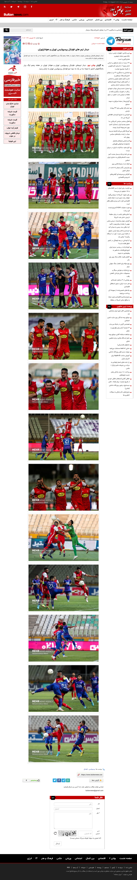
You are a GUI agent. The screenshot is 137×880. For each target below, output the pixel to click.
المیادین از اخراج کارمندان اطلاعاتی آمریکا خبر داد (119, 116)
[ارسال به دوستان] (26, 43)
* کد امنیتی (98, 832)
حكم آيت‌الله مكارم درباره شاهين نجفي (119, 339)
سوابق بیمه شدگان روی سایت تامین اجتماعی (118, 319)
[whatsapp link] (68, 780)
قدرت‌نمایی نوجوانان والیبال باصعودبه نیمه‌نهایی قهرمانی (121, 142)
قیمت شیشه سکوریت (12, 113)
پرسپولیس (92, 769)
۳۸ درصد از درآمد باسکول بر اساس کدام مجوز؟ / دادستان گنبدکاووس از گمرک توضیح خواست (119, 66)
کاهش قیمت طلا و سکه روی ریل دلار (119, 258)
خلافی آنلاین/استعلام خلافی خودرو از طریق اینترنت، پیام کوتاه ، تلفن (119, 380)
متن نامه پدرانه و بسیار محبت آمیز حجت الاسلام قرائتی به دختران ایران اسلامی (118, 157)
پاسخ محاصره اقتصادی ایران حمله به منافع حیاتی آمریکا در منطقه (119, 298)
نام (99, 804)
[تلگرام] (119, 41)
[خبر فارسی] (12, 81)
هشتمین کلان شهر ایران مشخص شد (119, 312)
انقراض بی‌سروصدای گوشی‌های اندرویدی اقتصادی (120, 176)
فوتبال (85, 769)
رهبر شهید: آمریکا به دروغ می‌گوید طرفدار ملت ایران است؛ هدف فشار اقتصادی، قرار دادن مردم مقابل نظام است (118, 199)
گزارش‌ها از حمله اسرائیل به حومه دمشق (119, 103)
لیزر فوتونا (12, 141)
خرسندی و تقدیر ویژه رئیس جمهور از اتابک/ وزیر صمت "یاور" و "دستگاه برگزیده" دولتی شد (118, 234)
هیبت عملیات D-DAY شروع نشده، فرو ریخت (119, 209)
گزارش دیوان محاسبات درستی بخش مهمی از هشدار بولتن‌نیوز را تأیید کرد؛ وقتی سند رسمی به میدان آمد (118, 224)
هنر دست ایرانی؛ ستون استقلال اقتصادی (120, 285)
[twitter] (11, 7)
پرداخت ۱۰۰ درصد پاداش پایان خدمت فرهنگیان (120, 373)
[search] (6, 30)
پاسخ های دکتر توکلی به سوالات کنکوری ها (120, 393)
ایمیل (98, 808)
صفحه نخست (126, 19)
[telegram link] (64, 780)
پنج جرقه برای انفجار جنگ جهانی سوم (119, 265)
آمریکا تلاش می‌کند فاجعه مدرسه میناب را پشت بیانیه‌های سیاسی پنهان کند (119, 134)
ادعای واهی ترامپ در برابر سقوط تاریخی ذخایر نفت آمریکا (119, 216)
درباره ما (26, 1)
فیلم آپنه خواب (12, 128)
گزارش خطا (95, 780)
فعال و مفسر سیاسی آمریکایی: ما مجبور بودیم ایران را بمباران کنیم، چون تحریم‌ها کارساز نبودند (119, 124)
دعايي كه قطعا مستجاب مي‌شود (120, 348)
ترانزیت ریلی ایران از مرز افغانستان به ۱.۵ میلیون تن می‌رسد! (119, 189)
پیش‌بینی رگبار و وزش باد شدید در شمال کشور (119, 169)
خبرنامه (14, 1)
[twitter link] (55, 780)
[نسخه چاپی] (23, 43)
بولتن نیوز (91, 65)
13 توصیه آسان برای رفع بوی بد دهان (120, 329)
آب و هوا (6, 1)
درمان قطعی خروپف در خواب (12, 135)
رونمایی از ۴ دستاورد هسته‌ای (120, 280)
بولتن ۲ (116, 19)
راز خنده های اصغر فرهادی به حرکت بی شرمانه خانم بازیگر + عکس (120, 365)
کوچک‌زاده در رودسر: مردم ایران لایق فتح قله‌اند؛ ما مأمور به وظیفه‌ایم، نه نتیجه (119, 250)
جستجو (106, 868)
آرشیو (113, 868)
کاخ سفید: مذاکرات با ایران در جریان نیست (118, 149)
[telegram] (18, 7)
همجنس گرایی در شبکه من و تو (120, 324)
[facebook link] (59, 780)
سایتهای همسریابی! (123, 345)
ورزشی (93, 43)
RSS (68, 868)
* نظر (98, 813)
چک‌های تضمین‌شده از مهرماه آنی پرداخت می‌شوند (119, 292)
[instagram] (25, 7)
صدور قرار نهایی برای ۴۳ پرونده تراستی (120, 109)
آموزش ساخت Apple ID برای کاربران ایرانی (120, 357)
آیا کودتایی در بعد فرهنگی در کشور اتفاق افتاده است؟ (119, 242)
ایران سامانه (117, 874)
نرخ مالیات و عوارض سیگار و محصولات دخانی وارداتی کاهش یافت (120, 273)
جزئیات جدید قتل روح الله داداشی (119, 352)
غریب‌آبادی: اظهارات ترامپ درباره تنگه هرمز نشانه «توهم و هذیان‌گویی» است (119, 56)
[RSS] (5, 6)
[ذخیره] (29, 43)
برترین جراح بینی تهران (12, 105)
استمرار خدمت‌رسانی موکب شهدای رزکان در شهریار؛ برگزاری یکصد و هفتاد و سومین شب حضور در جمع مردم (119, 93)
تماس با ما (34, 1)
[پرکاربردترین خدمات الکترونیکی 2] (12, 50)
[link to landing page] (120, 10)
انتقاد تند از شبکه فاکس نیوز (121, 164)
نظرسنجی (91, 868)
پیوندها (20, 1)
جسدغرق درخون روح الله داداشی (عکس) (119, 387)
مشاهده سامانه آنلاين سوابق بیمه (119, 334)
